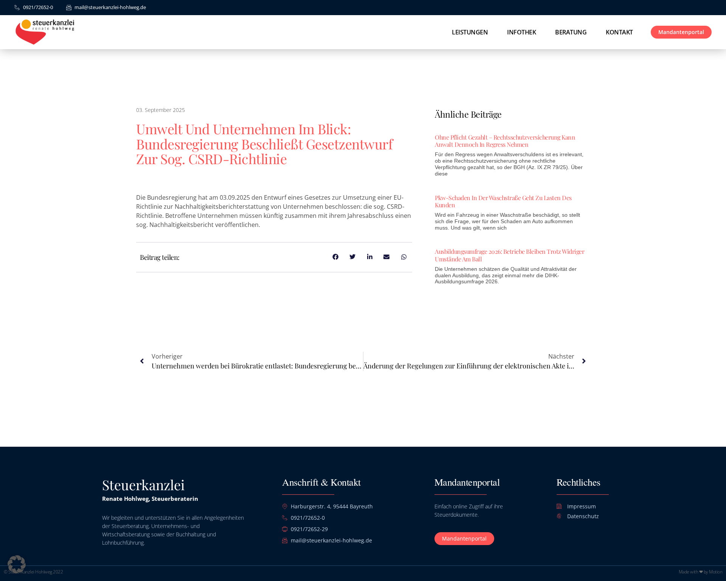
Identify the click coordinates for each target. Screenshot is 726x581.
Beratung (570, 32)
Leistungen (470, 32)
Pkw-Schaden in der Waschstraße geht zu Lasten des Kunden (503, 201)
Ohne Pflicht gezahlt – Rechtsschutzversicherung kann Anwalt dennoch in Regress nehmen (505, 140)
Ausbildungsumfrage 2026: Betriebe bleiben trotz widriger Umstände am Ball (509, 255)
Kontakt (619, 32)
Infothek (521, 32)
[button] (16, 564)
